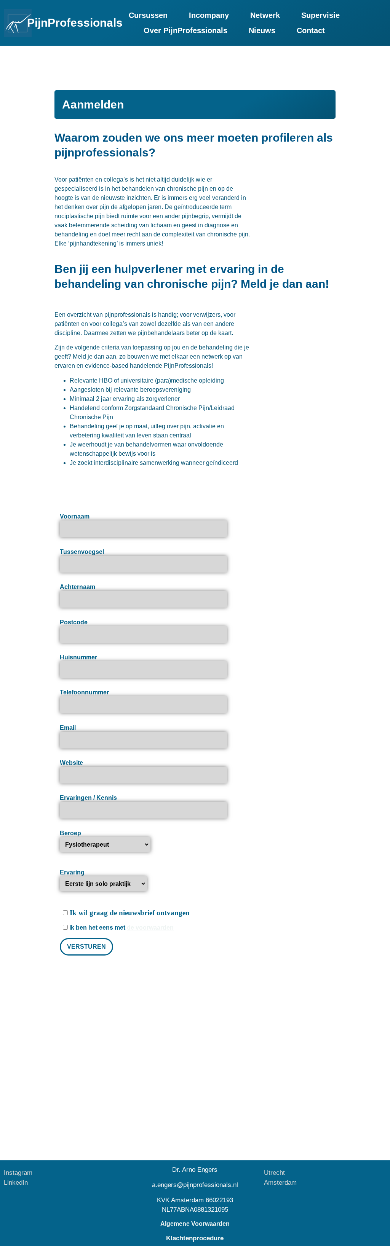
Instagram (18, 1172)
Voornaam (75, 516)
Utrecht (274, 1172)
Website (71, 762)
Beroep (70, 833)
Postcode (74, 622)
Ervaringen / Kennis (88, 798)
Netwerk (265, 15)
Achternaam (77, 587)
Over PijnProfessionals (185, 30)
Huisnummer (78, 657)
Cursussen (148, 15)
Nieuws (262, 30)
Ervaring (72, 872)
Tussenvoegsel (82, 552)
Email (68, 727)
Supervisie (320, 15)
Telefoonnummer (84, 692)
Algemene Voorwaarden (195, 1223)
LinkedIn (16, 1182)
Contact (311, 30)
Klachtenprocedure (195, 1238)
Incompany (209, 15)
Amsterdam (280, 1182)
